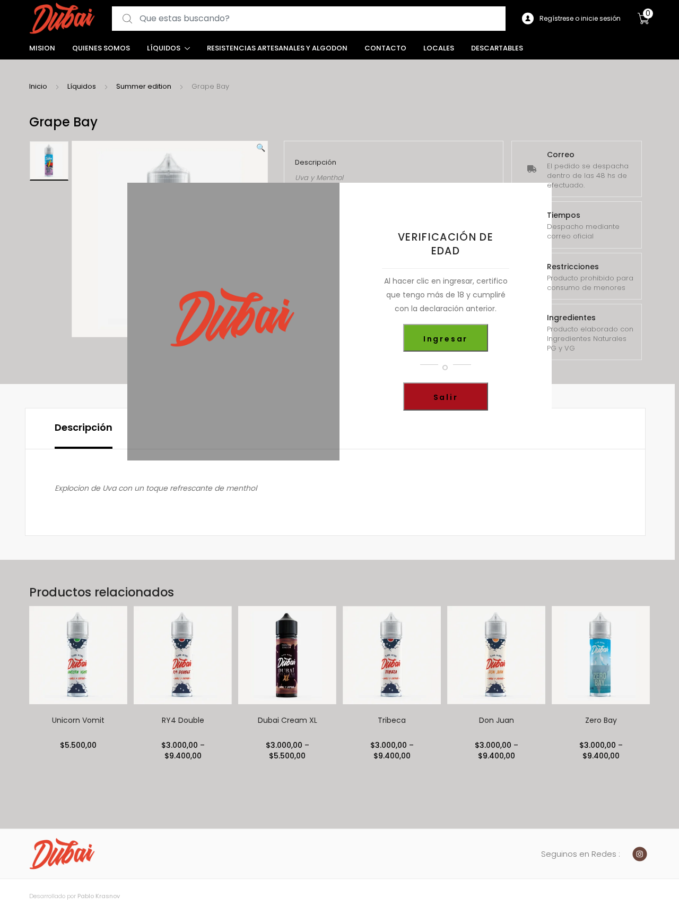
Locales (438, 48)
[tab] (83, 428)
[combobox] (309, 18)
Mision (42, 48)
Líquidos (163, 48)
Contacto (385, 48)
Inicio (38, 86)
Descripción (83, 427)
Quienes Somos (101, 48)
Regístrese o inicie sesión (580, 18)
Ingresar (445, 339)
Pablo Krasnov (98, 896)
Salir (445, 397)
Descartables (497, 48)
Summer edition (143, 86)
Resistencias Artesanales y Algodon (277, 48)
